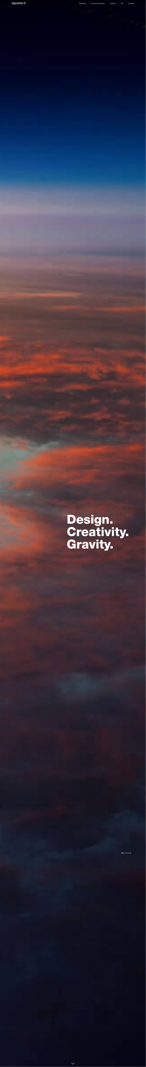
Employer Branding (98, 3)
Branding (82, 3)
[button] (122, 853)
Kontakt (131, 3)
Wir (122, 3)
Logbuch (113, 3)
